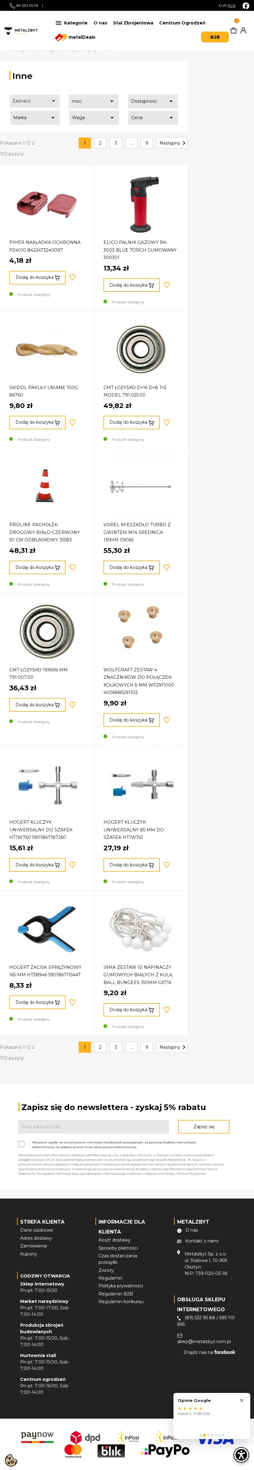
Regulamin (110, 1278)
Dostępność (153, 101)
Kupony (28, 1254)
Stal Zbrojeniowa (133, 23)
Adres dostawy (36, 1238)
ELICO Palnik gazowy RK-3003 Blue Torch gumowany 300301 (140, 250)
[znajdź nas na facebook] (246, 6)
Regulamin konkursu (121, 1301)
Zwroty (106, 1270)
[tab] (201, 1435)
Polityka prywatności (121, 1286)
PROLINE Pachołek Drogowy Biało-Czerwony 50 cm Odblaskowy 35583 (44, 532)
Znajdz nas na (198, 1352)
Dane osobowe (36, 1230)
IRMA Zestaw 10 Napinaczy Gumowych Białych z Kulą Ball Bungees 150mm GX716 (137, 975)
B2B (215, 37)
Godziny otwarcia (45, 1276)
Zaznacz (34, 101)
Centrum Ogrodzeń (182, 23)
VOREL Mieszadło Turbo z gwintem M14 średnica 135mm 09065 (137, 532)
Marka (35, 117)
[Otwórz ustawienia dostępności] (241, 1455)
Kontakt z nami (201, 1241)
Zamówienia (33, 1246)
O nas (100, 23)
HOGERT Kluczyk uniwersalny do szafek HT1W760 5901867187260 (40, 829)
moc (94, 101)
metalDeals (81, 37)
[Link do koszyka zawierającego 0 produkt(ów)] (233, 32)
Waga (94, 117)
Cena (153, 117)
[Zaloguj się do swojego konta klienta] (242, 32)
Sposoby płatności (118, 1248)
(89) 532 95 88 (200, 1317)
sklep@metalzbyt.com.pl (204, 1341)
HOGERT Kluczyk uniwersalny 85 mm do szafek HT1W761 (133, 829)
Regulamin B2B (116, 1294)
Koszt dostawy (114, 1240)
